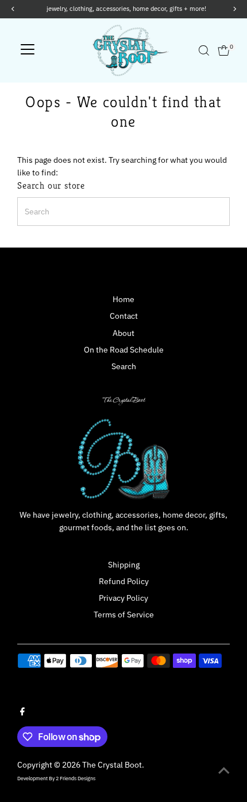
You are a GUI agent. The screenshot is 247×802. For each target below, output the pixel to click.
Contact (124, 316)
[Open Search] (204, 50)
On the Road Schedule (124, 350)
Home (123, 299)
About (123, 333)
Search (123, 366)
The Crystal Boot (112, 765)
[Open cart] (224, 50)
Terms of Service (124, 614)
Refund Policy (124, 581)
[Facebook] (22, 712)
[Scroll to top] (224, 770)
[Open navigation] (27, 50)
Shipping (124, 565)
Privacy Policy (123, 598)
